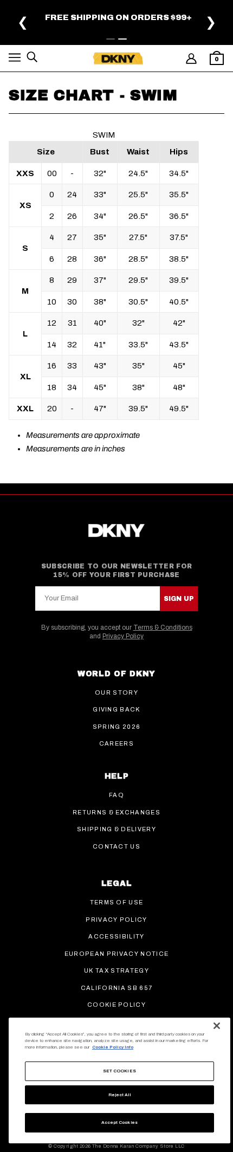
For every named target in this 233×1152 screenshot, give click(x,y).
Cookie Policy (116, 1004)
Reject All (119, 1094)
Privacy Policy (123, 636)
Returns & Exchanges (116, 812)
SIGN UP (179, 599)
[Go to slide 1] (110, 39)
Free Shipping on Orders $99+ (118, 17)
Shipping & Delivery (116, 829)
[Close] (217, 1026)
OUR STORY (116, 692)
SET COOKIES (119, 1071)
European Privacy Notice (116, 953)
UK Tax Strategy (116, 970)
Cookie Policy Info (112, 1047)
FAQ (116, 795)
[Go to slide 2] (122, 39)
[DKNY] (118, 58)
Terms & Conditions (162, 627)
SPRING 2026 (117, 726)
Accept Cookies (119, 1122)
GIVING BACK (116, 709)
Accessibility (116, 936)
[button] (15, 59)
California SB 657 (116, 988)
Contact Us (116, 846)
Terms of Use (117, 902)
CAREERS (116, 743)
